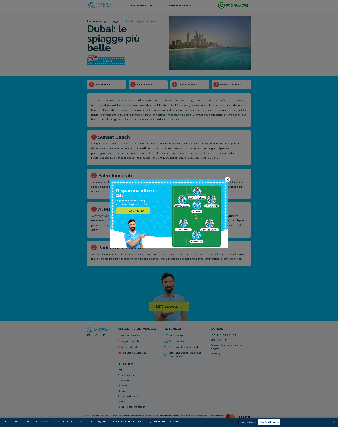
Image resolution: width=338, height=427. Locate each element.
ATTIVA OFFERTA (133, 210)
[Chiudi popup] (227, 179)
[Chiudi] (334, 422)
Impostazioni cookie (247, 422)
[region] (169, 422)
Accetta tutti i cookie (269, 422)
